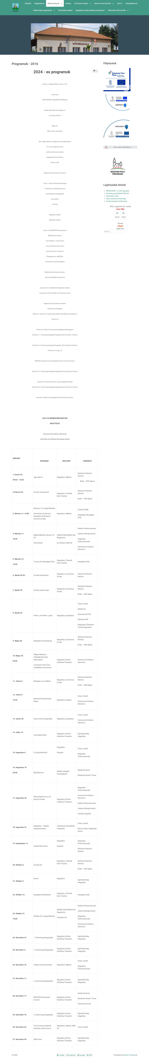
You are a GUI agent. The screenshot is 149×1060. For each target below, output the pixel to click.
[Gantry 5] (15, 8)
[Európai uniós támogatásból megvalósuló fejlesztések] (116, 103)
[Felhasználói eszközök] (95, 70)
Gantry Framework (130, 1055)
